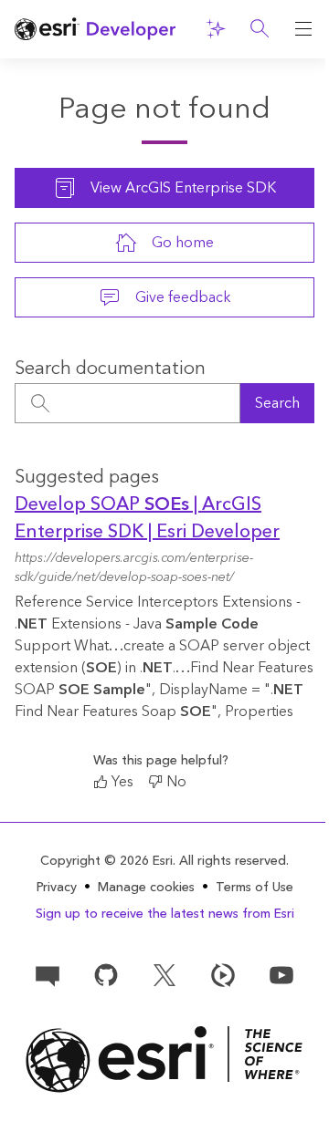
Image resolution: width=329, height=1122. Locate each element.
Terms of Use (254, 888)
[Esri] (164, 1059)
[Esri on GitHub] (106, 974)
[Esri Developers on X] (164, 974)
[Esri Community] (47, 974)
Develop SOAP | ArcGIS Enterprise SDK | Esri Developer (147, 518)
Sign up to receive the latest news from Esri (165, 914)
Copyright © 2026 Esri (106, 861)
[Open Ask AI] (215, 29)
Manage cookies (146, 888)
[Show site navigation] (303, 29)
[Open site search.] (259, 29)
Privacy (57, 888)
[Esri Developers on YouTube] (281, 974)
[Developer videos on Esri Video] (223, 974)
